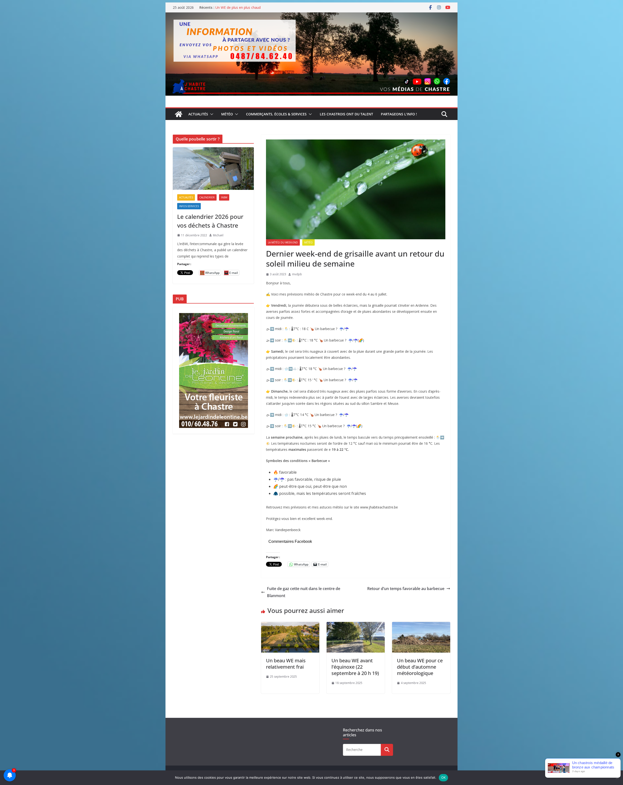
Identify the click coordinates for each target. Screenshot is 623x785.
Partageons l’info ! (399, 114)
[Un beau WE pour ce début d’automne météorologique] (421, 625)
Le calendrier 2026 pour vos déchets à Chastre (210, 220)
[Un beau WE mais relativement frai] (290, 625)
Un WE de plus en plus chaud (238, 7)
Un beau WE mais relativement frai (286, 663)
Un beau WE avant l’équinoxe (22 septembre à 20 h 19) (355, 666)
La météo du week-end (283, 242)
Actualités (198, 114)
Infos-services (189, 206)
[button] (210, 114)
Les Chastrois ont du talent (346, 114)
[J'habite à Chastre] (178, 114)
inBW (224, 197)
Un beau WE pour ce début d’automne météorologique (420, 666)
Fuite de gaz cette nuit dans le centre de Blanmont (303, 592)
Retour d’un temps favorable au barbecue (405, 588)
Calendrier (207, 197)
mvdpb (297, 274)
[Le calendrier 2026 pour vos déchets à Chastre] (213, 168)
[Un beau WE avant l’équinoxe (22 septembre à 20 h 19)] (356, 625)
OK (443, 777)
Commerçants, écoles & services (276, 114)
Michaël (218, 235)
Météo (227, 114)
